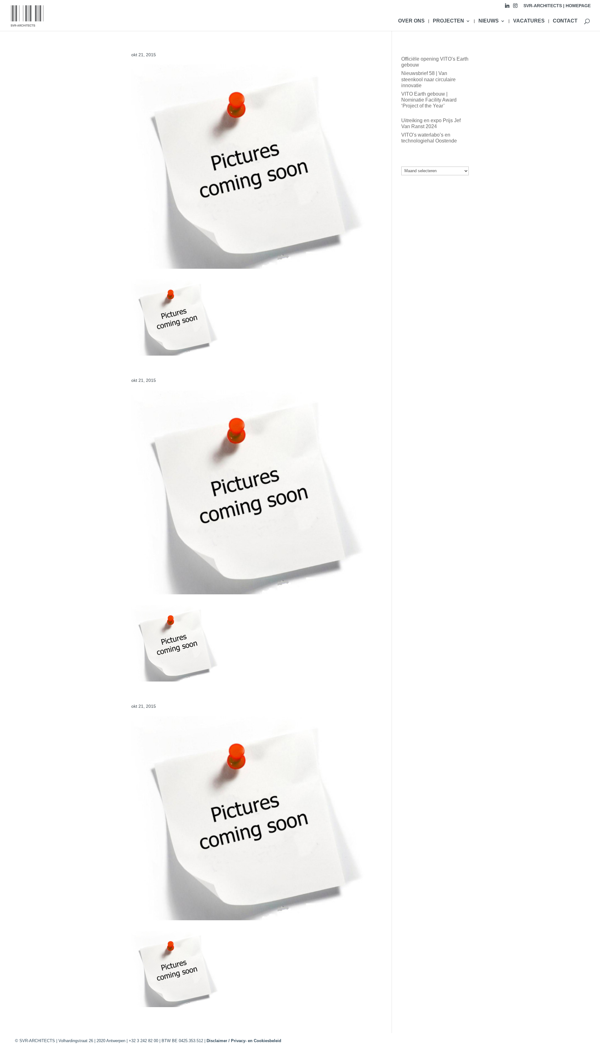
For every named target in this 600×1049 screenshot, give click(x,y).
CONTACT (565, 21)
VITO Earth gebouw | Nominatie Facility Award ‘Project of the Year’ (429, 99)
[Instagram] (515, 7)
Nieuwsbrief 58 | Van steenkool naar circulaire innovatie (428, 79)
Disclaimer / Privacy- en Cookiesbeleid (244, 1040)
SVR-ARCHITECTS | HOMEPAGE (557, 5)
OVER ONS (411, 21)
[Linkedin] (507, 7)
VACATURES (529, 21)
